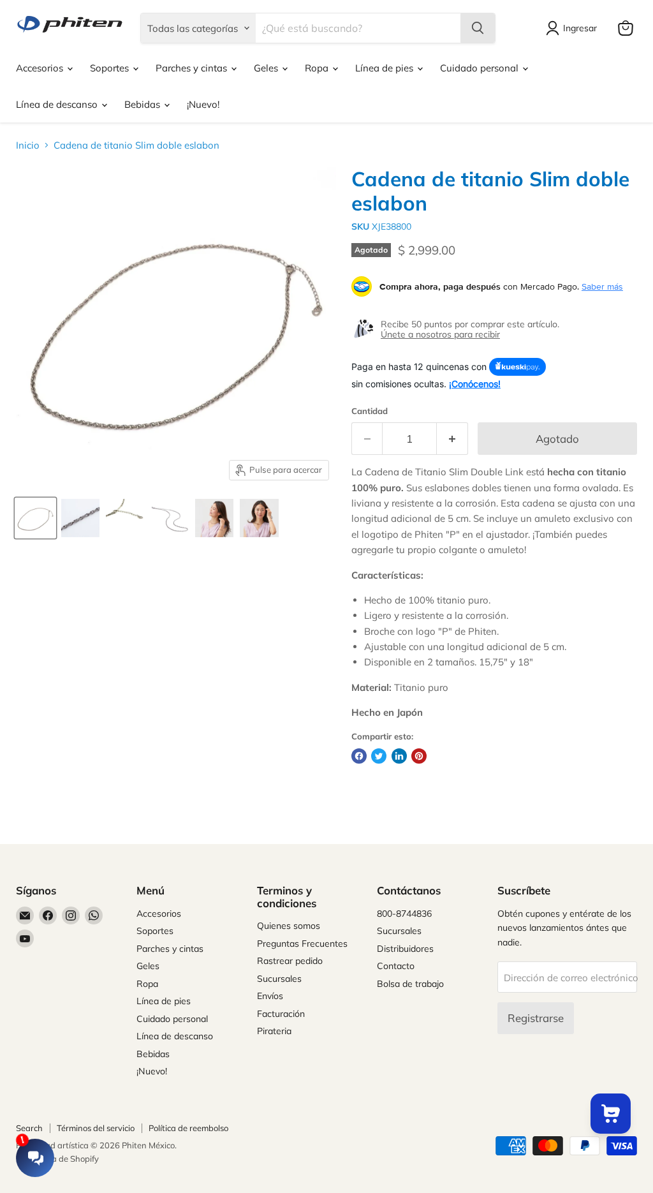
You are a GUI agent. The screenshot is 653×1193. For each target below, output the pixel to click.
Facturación (281, 1013)
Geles (267, 68)
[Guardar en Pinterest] (419, 756)
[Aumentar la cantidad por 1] (452, 438)
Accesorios (41, 68)
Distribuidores (405, 948)
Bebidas (143, 104)
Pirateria (274, 1031)
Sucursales (279, 978)
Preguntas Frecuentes (302, 943)
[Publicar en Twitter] (378, 756)
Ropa (318, 68)
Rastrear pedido (290, 961)
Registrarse (536, 1018)
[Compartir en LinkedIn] (399, 756)
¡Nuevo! (203, 104)
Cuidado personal (480, 68)
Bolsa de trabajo (410, 983)
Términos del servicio (96, 1128)
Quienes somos (288, 925)
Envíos (270, 996)
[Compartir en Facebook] (359, 756)
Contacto (396, 966)
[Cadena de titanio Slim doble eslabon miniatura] (35, 518)
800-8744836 (404, 913)
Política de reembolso (188, 1128)
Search (29, 1128)
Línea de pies (385, 68)
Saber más (602, 286)
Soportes (110, 68)
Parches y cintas (193, 68)
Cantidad (369, 411)
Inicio (28, 145)
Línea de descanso (58, 104)
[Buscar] (477, 28)
